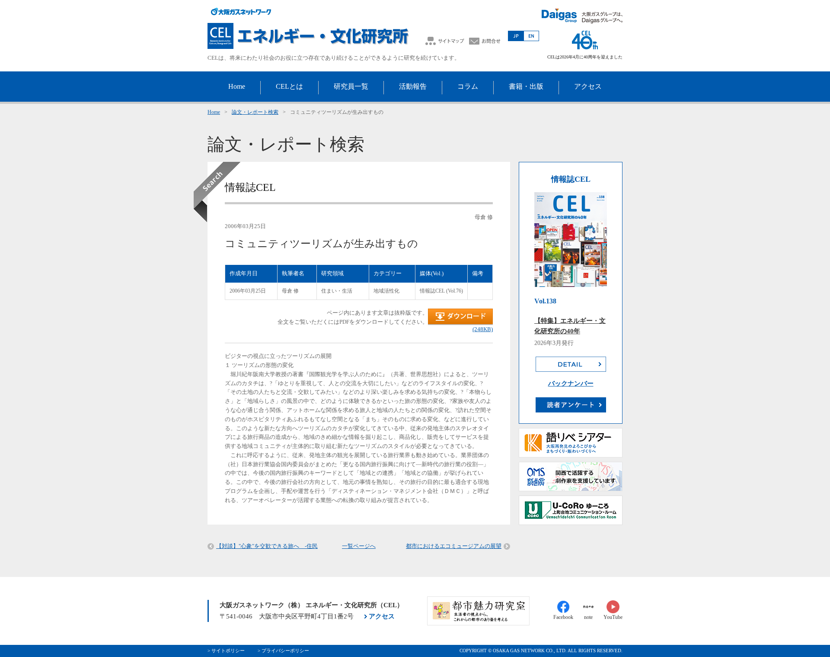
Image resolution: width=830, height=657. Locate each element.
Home (214, 112)
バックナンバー (571, 383)
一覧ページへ (359, 546)
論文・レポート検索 (255, 112)
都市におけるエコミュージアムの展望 (453, 546)
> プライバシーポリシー (283, 650)
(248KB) (482, 329)
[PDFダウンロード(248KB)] (460, 323)
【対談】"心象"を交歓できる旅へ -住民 (267, 546)
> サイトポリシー (226, 650)
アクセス (382, 616)
